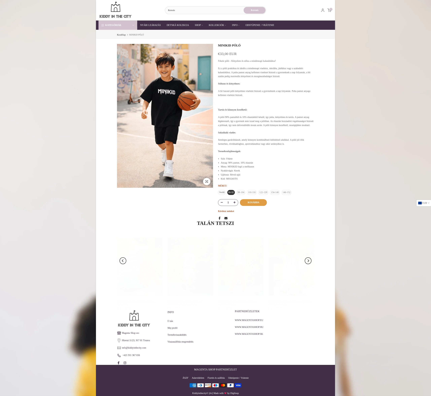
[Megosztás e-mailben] (225, 218)
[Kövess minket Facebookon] (118, 363)
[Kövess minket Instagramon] (124, 363)
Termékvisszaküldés (177, 335)
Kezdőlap (121, 35)
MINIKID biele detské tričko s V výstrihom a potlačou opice (185, 303)
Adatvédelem (198, 378)
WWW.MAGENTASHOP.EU (249, 320)
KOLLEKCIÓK (216, 25)
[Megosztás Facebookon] (219, 218)
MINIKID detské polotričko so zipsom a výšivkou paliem (290, 303)
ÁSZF (185, 378)
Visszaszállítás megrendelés (180, 341)
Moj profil (172, 328)
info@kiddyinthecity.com (134, 348)
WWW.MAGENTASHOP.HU (249, 327)
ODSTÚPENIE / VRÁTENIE (259, 25)
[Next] (308, 260)
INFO (235, 25)
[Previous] (123, 260)
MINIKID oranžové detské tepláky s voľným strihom (237, 303)
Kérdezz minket (226, 211)
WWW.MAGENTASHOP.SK (249, 334)
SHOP (198, 25)
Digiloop (234, 393)
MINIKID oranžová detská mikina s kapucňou (136, 303)
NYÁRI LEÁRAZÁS (150, 25)
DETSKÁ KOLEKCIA (178, 25)
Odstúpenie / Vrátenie (238, 378)
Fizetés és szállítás (216, 378)
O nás (170, 321)
